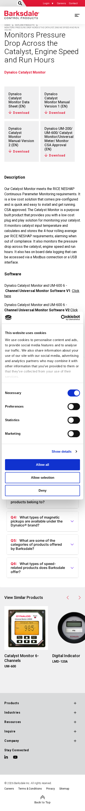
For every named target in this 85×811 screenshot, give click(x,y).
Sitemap (64, 788)
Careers (61, 3)
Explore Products (24, 25)
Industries (12, 712)
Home (7, 25)
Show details (61, 451)
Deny (42, 490)
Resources (12, 722)
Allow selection (42, 477)
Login (46, 3)
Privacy (50, 788)
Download (21, 112)
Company (11, 740)
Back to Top (42, 802)
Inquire (9, 731)
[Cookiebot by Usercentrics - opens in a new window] (61, 317)
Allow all (42, 464)
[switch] (74, 406)
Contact (73, 3)
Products (11, 703)
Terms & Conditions (30, 788)
